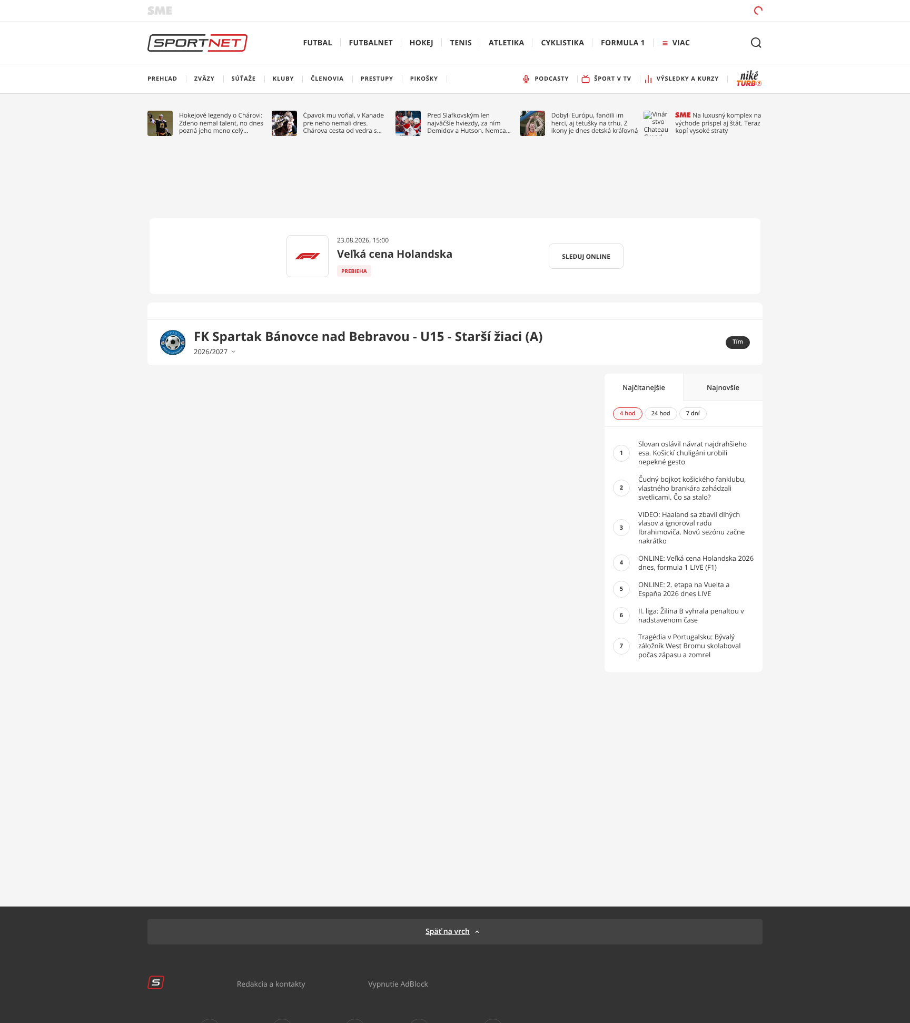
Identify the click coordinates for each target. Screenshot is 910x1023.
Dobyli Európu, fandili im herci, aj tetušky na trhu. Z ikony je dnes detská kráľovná (594, 123)
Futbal (317, 43)
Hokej (421, 43)
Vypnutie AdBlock (398, 984)
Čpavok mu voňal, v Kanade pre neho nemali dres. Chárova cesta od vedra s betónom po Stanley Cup (343, 123)
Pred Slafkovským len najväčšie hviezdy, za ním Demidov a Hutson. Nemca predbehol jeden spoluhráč (467, 123)
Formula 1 (623, 43)
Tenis (461, 43)
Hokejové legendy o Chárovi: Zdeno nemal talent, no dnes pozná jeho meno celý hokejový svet (221, 123)
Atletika (506, 43)
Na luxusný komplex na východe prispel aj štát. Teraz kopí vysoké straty (718, 123)
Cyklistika (562, 43)
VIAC (681, 43)
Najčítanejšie (643, 387)
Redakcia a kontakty (271, 984)
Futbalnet (371, 43)
